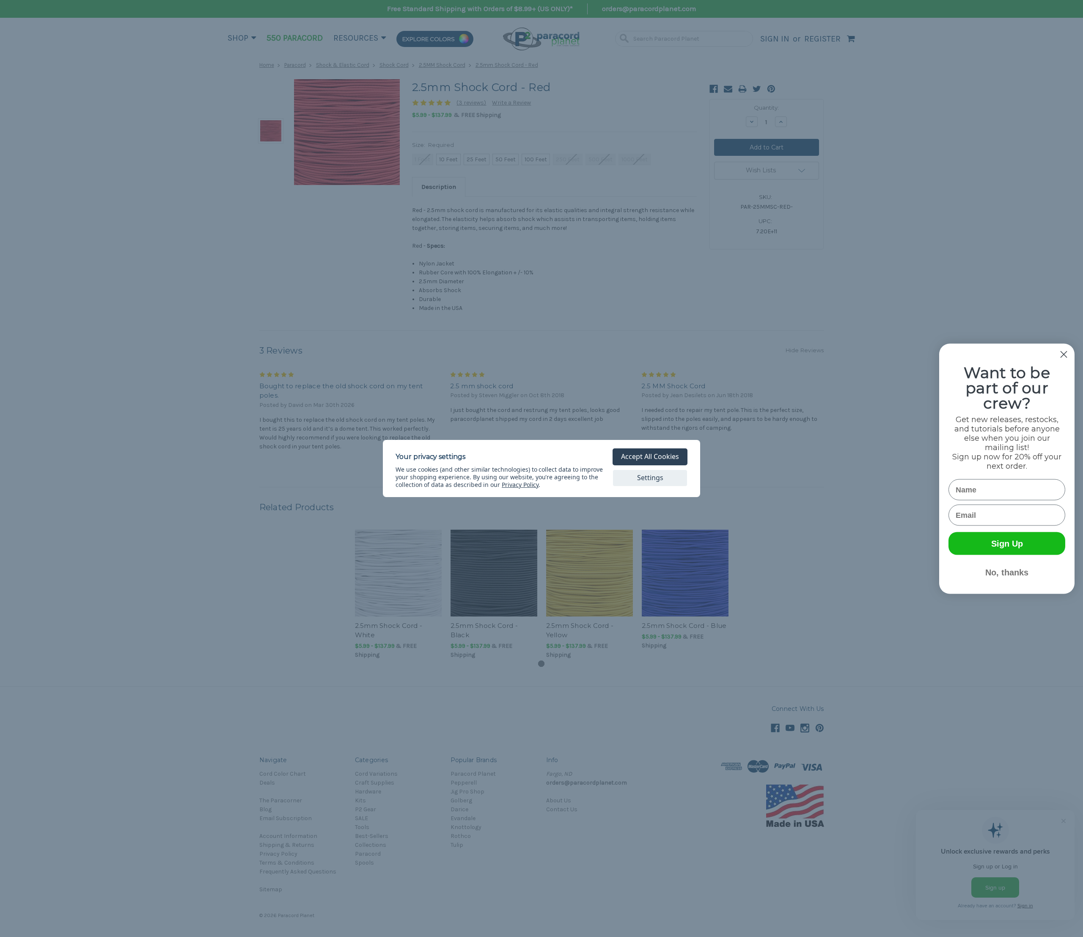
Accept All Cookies (650, 456)
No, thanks (1006, 572)
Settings (650, 477)
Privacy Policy (520, 485)
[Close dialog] (1063, 354)
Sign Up (1007, 543)
